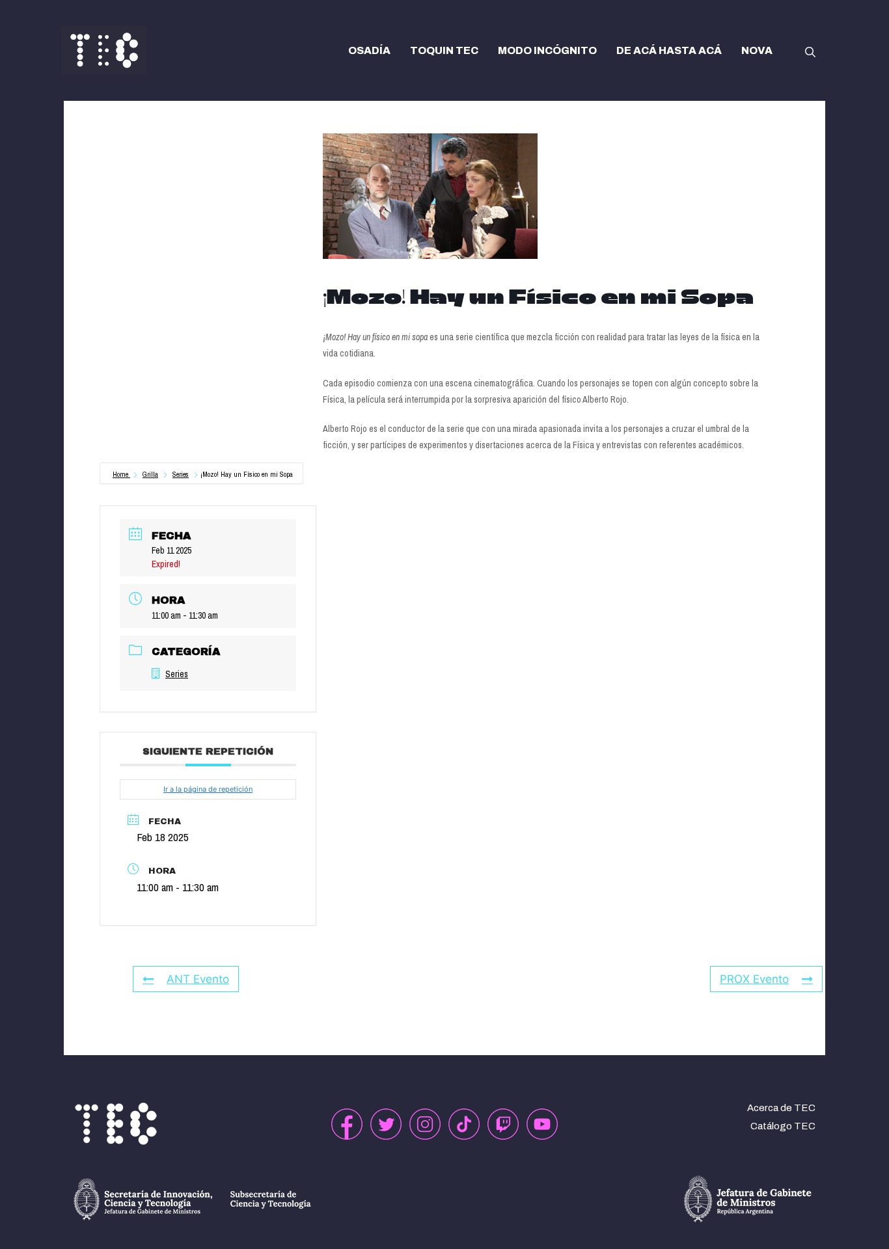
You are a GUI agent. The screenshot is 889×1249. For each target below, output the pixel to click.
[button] (810, 51)
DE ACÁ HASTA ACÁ (669, 50)
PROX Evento (754, 979)
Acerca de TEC (781, 1108)
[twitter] (386, 1124)
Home (121, 474)
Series (180, 474)
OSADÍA (369, 50)
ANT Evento (198, 979)
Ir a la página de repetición (208, 789)
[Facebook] (347, 1124)
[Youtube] (542, 1124)
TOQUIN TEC (444, 50)
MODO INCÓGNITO (547, 50)
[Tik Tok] (464, 1124)
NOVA (757, 50)
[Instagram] (425, 1124)
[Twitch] (503, 1124)
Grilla (150, 474)
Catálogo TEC (782, 1126)
